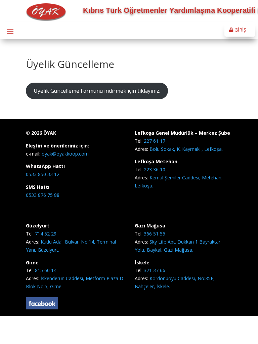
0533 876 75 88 (42, 195)
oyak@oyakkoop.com (64, 153)
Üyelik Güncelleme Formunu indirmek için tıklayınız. (97, 90)
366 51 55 (154, 233)
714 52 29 (45, 233)
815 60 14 (45, 270)
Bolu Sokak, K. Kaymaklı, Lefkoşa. (186, 149)
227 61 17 (154, 141)
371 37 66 (154, 270)
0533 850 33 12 (42, 174)
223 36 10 (154, 169)
